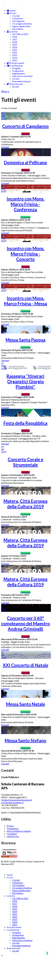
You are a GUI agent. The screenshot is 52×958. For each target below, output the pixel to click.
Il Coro (12, 13)
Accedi (15, 86)
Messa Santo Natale (25, 704)
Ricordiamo (17, 29)
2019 (14, 44)
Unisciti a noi (13, 836)
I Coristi (16, 15)
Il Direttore (17, 18)
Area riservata (16, 84)
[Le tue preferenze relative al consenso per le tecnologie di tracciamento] (47, 953)
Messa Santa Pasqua (25, 339)
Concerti (25, 134)
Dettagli (5, 147)
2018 (14, 42)
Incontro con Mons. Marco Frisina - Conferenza (25, 204)
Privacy (10, 825)
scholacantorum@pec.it (12, 802)
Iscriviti (15, 78)
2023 (14, 55)
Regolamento (18, 73)
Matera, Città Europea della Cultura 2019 (25, 503)
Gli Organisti (18, 21)
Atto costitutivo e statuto (19, 831)
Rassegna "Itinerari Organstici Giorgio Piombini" (25, 381)
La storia (13, 31)
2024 (14, 57)
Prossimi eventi (16, 63)
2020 (14, 47)
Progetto (16, 68)
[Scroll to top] (1, 955)
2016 (14, 36)
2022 (14, 52)
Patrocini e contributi (22, 76)
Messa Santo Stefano (25, 740)
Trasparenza (13, 828)
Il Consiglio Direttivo (22, 23)
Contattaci (12, 833)
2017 (14, 39)
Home (12, 10)
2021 (14, 50)
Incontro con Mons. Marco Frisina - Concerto (25, 254)
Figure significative (21, 26)
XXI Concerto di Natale (25, 665)
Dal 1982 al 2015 (20, 34)
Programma (18, 71)
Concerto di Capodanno (25, 126)
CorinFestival (15, 65)
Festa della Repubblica (25, 423)
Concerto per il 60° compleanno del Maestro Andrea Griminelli (25, 623)
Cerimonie (25, 217)
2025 (14, 60)
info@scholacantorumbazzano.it (16, 800)
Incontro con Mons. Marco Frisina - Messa (25, 300)
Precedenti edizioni (21, 81)
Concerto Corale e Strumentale (25, 462)
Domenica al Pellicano (25, 162)
